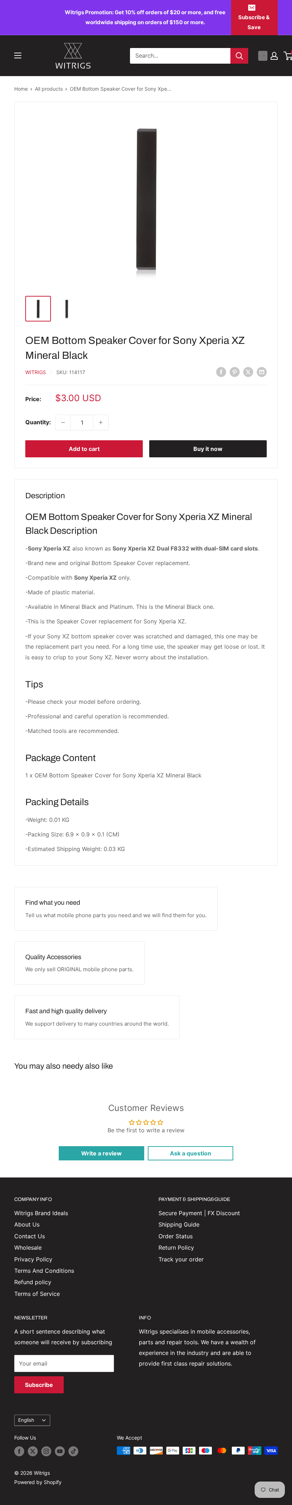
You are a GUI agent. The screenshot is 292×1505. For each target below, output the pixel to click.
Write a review (101, 1153)
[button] (262, 56)
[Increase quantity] (100, 422)
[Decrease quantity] (63, 422)
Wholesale (28, 1247)
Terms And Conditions (44, 1270)
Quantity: (38, 422)
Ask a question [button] (190, 1153)
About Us (27, 1224)
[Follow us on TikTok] (73, 1451)
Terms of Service (37, 1293)
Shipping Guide (178, 1224)
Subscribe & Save (254, 22)
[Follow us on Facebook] (19, 1451)
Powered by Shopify (38, 1482)
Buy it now (208, 448)
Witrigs (35, 372)
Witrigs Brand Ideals (41, 1213)
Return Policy (176, 1247)
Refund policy (32, 1282)
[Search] (239, 56)
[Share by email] (262, 372)
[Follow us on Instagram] (46, 1451)
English (26, 1420)
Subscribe (39, 1384)
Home (21, 89)
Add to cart (84, 448)
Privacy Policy (33, 1259)
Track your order (181, 1259)
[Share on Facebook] (221, 372)
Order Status (175, 1236)
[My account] (274, 56)
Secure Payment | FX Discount (199, 1213)
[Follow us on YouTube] (60, 1451)
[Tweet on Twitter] (248, 372)
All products (49, 89)
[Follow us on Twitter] (33, 1451)
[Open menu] (17, 55)
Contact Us (29, 1236)
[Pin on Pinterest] (235, 372)
